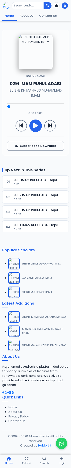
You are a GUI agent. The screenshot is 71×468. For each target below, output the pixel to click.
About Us (27, 15)
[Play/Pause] (35, 126)
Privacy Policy (18, 416)
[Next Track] (50, 125)
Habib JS (44, 445)
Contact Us (48, 15)
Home (9, 15)
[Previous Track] (21, 125)
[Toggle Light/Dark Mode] (65, 5)
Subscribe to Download (38, 146)
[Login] (56, 5)
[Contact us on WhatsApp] (61, 443)
